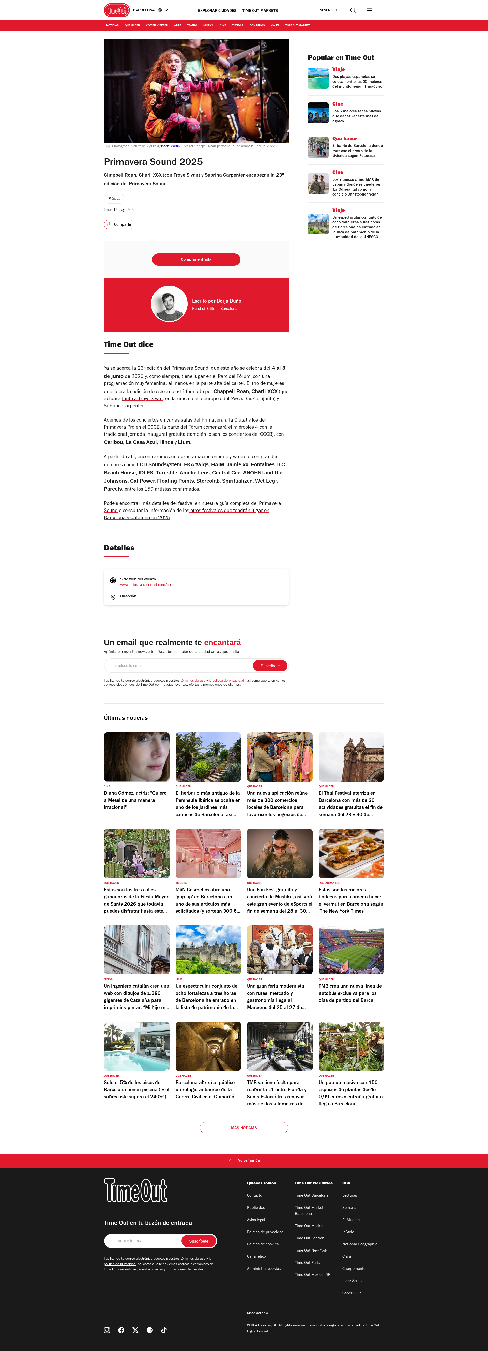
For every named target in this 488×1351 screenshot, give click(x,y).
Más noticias (244, 1128)
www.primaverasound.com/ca (145, 585)
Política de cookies (263, 1245)
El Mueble (351, 1220)
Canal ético (256, 1257)
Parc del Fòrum (234, 377)
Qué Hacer (132, 25)
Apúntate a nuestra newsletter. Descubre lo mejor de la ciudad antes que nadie (171, 652)
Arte (177, 25)
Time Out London (309, 1239)
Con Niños (257, 25)
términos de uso (193, 681)
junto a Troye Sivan (142, 399)
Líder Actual (352, 1281)
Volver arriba (249, 1161)
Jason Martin (170, 146)
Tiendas (237, 25)
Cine (223, 25)
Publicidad (256, 1208)
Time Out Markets (260, 11)
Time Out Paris (307, 1263)
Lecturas (349, 1196)
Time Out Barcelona (311, 1196)
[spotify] (150, 1330)
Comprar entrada (196, 260)
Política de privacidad (265, 1232)
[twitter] (135, 1330)
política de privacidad (228, 681)
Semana (349, 1208)
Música (208, 25)
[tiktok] (164, 1330)
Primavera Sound (189, 368)
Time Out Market (297, 25)
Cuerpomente (353, 1269)
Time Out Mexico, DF (312, 1275)
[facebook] (121, 1330)
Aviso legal (256, 1220)
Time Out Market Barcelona (309, 1211)
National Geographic (359, 1245)
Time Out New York (311, 1251)
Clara (346, 1257)
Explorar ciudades (217, 11)
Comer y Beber (157, 25)
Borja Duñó (229, 301)
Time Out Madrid (309, 1226)
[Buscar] (353, 10)
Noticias (112, 25)
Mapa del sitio (257, 1313)
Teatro (192, 25)
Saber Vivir (351, 1294)
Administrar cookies (264, 1269)
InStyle (348, 1232)
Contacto (254, 1196)
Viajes (275, 25)
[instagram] (107, 1330)
